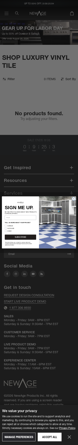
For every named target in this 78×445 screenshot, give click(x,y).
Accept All (49, 437)
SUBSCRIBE (20, 237)
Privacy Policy (67, 428)
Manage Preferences (19, 437)
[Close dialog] (73, 199)
